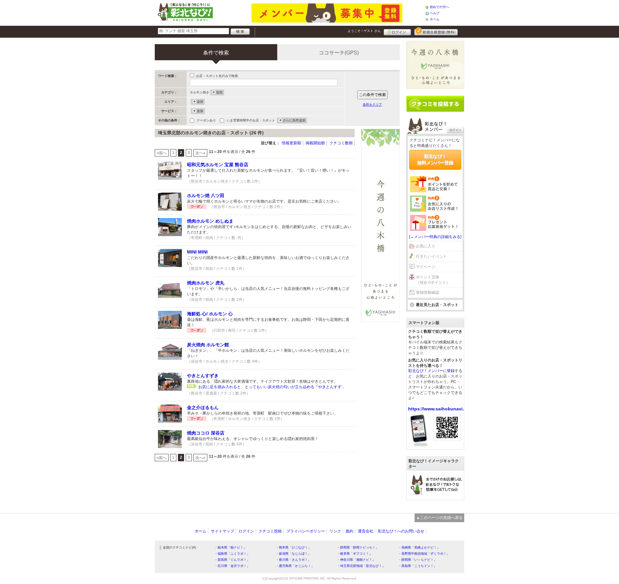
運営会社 (365, 531)
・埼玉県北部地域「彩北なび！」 (361, 566)
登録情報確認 (427, 292)
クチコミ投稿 (270, 531)
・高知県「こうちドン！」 (417, 566)
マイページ (425, 266)
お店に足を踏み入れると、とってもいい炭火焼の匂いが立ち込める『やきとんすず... (271, 387)
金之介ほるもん (203, 407)
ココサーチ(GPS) (339, 52)
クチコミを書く (435, 104)
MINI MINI (197, 251)
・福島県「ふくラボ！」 (232, 553)
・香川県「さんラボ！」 (293, 559)
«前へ (162, 153)
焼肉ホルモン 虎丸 (205, 282)
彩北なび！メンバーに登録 (431, 371)
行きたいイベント (431, 256)
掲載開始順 (315, 143)
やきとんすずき (203, 375)
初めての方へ (439, 7)
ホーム (434, 19)
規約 (349, 531)
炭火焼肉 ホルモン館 (208, 344)
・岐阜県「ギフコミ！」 (354, 553)
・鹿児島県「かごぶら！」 (295, 566)
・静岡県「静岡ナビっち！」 (358, 547)
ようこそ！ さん (364, 31)
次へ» (200, 153)
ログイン (397, 31)
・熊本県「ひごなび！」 (293, 547)
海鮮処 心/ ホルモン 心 (210, 313)
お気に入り (425, 246)
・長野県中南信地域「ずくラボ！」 (424, 553)
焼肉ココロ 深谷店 (205, 433)
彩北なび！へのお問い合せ (401, 531)
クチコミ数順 (341, 143)
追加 (219, 92)
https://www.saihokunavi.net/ (440, 408)
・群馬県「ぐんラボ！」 (232, 559)
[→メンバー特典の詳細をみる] (435, 237)
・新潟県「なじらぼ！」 (293, 553)
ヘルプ (434, 13)
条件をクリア (372, 104)
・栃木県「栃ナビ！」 (230, 547)
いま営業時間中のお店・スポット (251, 120)
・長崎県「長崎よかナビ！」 (419, 547)
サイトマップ (222, 531)
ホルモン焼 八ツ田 (205, 195)
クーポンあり (206, 120)
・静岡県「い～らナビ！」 (417, 559)
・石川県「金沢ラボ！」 (232, 566)
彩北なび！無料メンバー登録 (435, 159)
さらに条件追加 (294, 120)
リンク (335, 531)
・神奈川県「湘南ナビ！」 (356, 559)
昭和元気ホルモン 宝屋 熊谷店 (217, 164)
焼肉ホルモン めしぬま (210, 221)
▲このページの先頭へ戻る (439, 517)
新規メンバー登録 (436, 31)
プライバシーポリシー (305, 531)
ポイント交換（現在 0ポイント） (433, 280)
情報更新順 (291, 143)
